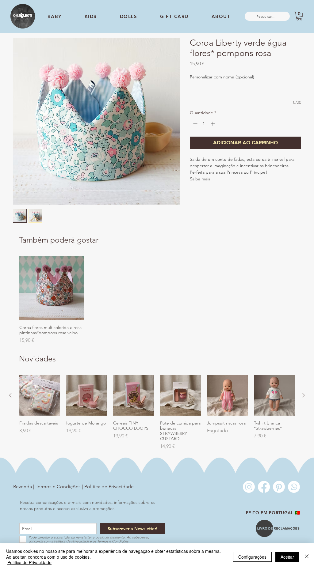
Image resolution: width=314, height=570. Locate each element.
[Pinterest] (279, 487)
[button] (299, 16)
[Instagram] (249, 487)
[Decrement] (194, 123)
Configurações (252, 557)
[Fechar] (306, 556)
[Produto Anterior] (10, 395)
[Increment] (213, 123)
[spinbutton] (203, 123)
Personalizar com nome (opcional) (222, 77)
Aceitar (287, 557)
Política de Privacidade (109, 486)
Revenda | (24, 486)
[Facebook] (264, 487)
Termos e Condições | (60, 486)
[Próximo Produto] (303, 395)
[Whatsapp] (294, 487)
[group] (157, 300)
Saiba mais (200, 179)
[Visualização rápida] (51, 288)
